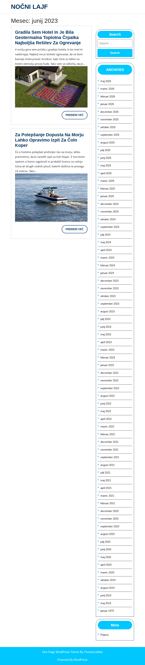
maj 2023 (105, 334)
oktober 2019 (107, 580)
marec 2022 (107, 426)
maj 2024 (105, 242)
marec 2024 (107, 257)
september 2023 (109, 303)
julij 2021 (105, 472)
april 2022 (106, 418)
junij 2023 (105, 326)
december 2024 (109, 203)
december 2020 (109, 511)
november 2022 (109, 380)
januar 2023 (107, 365)
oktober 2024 (107, 219)
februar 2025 (107, 188)
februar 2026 (107, 96)
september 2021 (109, 457)
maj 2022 (105, 411)
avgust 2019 (107, 587)
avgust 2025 (107, 142)
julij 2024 (105, 234)
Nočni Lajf (29, 6)
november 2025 (109, 119)
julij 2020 (105, 541)
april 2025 (106, 173)
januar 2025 (107, 196)
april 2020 (106, 564)
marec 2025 (107, 180)
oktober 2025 (107, 127)
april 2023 (106, 342)
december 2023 (109, 280)
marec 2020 (107, 572)
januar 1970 (107, 610)
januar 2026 (107, 104)
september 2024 (109, 226)
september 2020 (109, 526)
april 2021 (106, 487)
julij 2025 (105, 150)
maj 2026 (105, 81)
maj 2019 (105, 603)
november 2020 (109, 518)
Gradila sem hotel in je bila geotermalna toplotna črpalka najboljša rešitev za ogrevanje (48, 37)
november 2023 (109, 288)
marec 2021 (107, 495)
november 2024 (109, 211)
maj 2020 (105, 557)
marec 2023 (107, 349)
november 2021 (109, 449)
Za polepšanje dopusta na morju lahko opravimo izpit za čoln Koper (49, 140)
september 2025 (109, 134)
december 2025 (109, 111)
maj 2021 (105, 480)
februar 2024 (107, 265)
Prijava (104, 634)
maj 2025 (105, 165)
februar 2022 (107, 434)
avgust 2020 (107, 533)
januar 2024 (107, 272)
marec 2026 (107, 88)
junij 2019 (105, 595)
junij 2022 (105, 403)
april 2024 (106, 249)
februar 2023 (107, 357)
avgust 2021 (107, 464)
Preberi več (77, 116)
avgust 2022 (107, 395)
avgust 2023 (107, 311)
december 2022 (109, 372)
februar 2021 (107, 503)
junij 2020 (105, 549)
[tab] (114, 53)
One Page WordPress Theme (60, 652)
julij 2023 (105, 318)
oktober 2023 (107, 296)
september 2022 (109, 388)
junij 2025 (105, 157)
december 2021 (109, 441)
